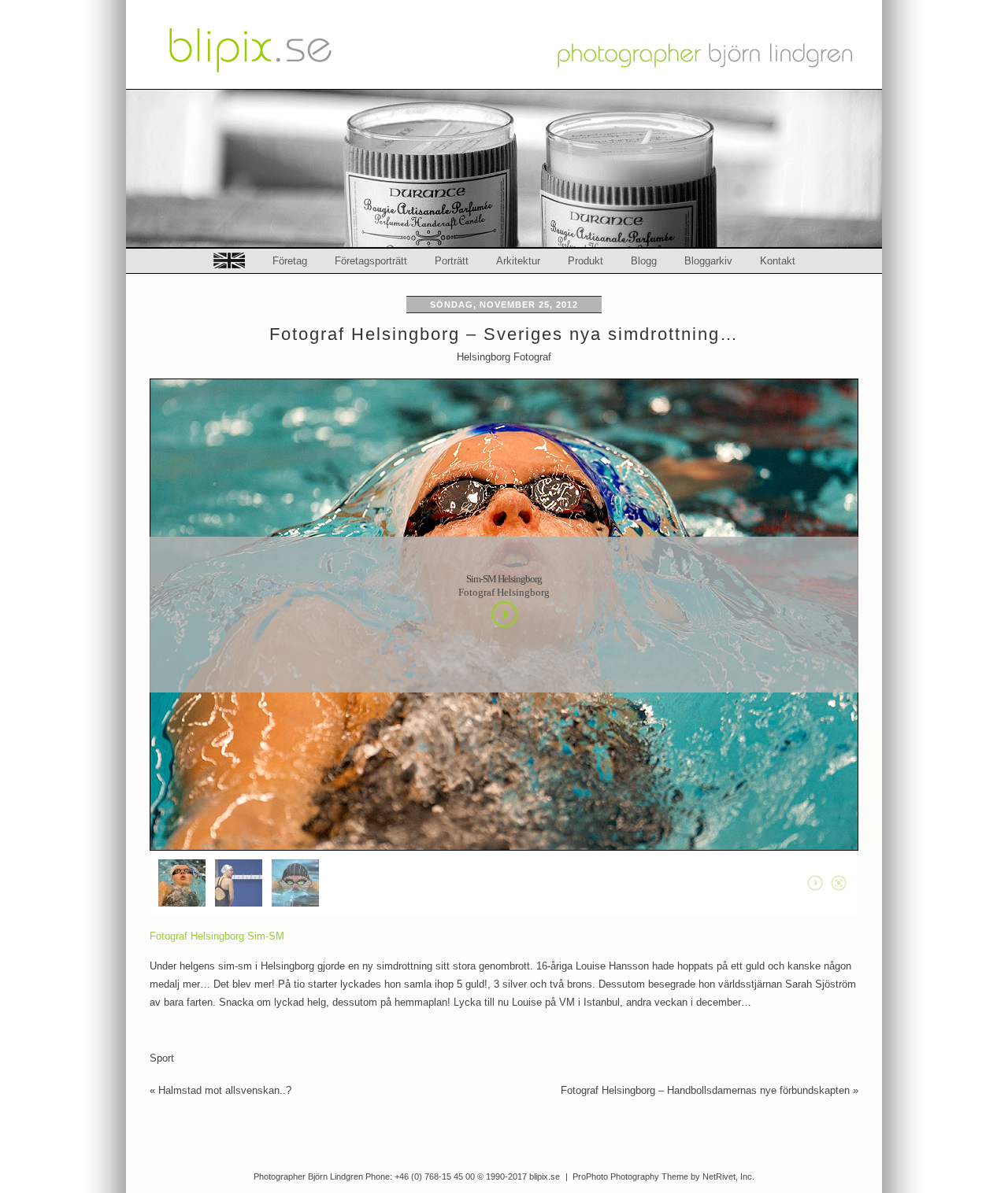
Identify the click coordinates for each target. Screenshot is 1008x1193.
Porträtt (452, 261)
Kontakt (777, 261)
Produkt (585, 261)
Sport (162, 1058)
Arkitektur (518, 261)
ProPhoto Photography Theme (630, 1176)
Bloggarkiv (708, 261)
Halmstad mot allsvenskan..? (220, 1090)
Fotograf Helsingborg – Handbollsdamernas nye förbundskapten (709, 1090)
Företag (289, 261)
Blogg (644, 261)
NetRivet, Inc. (728, 1176)
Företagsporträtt (371, 261)
